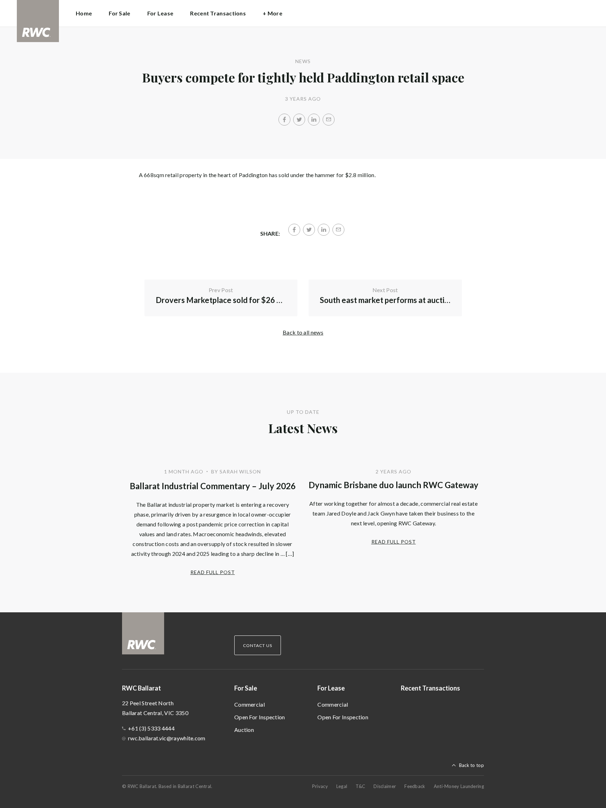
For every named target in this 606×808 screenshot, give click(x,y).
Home (84, 13)
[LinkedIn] (314, 120)
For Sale (245, 688)
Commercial (249, 704)
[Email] (329, 120)
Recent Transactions (218, 13)
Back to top (471, 765)
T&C (360, 786)
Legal (342, 786)
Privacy (320, 786)
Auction (244, 729)
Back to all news (303, 332)
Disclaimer (384, 786)
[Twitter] (299, 120)
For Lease (331, 688)
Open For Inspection (259, 717)
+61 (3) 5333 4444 (151, 728)
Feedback (414, 786)
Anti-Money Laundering (459, 786)
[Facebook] (284, 120)
